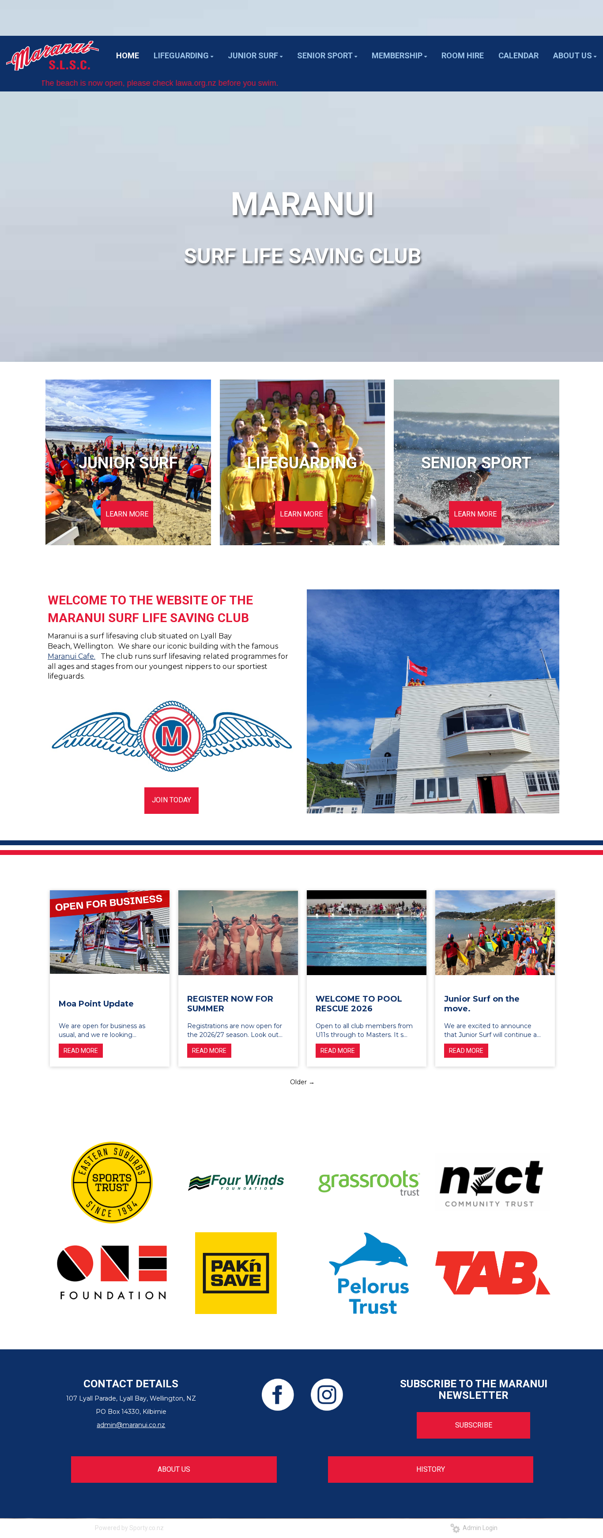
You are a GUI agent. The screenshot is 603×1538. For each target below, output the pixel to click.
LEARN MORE (127, 514)
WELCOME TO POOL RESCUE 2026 (359, 1004)
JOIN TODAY (171, 800)
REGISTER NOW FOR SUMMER (230, 1004)
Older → (302, 1082)
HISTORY (430, 1469)
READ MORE (81, 1050)
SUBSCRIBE (473, 1425)
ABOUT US (174, 1469)
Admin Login (478, 1527)
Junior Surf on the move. (482, 1004)
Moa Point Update (96, 1004)
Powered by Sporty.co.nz (129, 1527)
